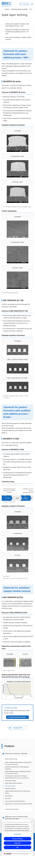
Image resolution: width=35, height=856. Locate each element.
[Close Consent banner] (32, 820)
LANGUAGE (25, 4)
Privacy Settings (17, 838)
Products (9, 746)
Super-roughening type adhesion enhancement (18, 763)
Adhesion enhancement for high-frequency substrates (17, 768)
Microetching (8, 796)
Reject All (18, 843)
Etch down (8, 798)
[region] (17, 493)
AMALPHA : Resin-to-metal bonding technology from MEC (16, 818)
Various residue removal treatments (15, 801)
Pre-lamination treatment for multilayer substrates (17, 777)
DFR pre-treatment (10, 788)
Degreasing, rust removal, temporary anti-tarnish (18, 804)
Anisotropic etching (10, 780)
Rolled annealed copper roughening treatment (18, 772)
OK (17, 847)
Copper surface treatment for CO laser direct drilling (17, 792)
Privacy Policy (17, 834)
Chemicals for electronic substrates (16, 753)
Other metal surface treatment (13, 783)
